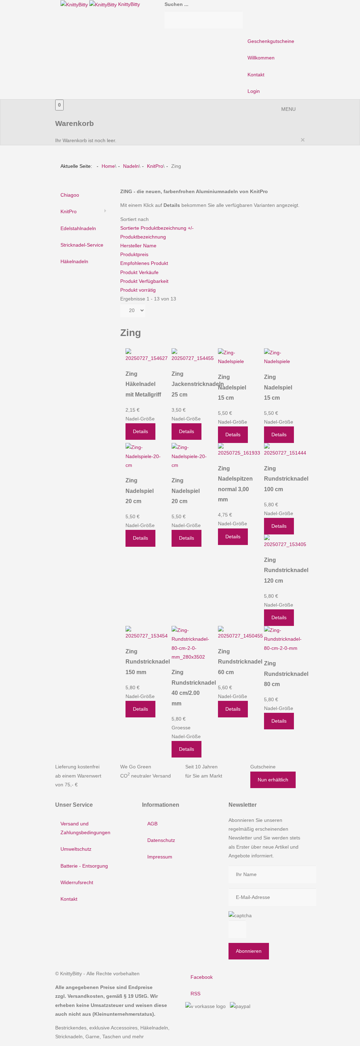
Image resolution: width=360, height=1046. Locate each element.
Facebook (202, 977)
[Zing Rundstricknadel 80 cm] (283, 639)
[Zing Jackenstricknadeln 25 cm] (193, 355)
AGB (152, 823)
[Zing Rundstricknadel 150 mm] (147, 632)
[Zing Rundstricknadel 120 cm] (285, 541)
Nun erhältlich (273, 779)
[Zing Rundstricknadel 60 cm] (240, 632)
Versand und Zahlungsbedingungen (85, 828)
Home (108, 166)
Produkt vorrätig (138, 290)
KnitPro (155, 166)
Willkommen (261, 58)
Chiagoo (69, 195)
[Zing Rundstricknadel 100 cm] (285, 450)
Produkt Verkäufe (139, 272)
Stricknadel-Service (81, 245)
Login (254, 91)
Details (140, 431)
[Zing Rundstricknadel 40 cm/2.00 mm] (190, 643)
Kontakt (256, 74)
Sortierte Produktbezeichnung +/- (157, 228)
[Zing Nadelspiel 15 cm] (235, 357)
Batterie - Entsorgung (84, 866)
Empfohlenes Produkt (144, 263)
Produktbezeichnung (143, 237)
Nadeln (131, 166)
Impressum (159, 857)
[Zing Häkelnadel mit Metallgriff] (147, 355)
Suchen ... (176, 4)
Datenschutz (161, 840)
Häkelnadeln (74, 261)
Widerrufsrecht (76, 882)
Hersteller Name (138, 245)
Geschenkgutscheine (271, 41)
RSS (195, 993)
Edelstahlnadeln (78, 228)
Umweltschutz (75, 849)
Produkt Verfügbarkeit (144, 281)
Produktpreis (134, 254)
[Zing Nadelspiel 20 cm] (143, 456)
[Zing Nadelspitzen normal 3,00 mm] (239, 450)
